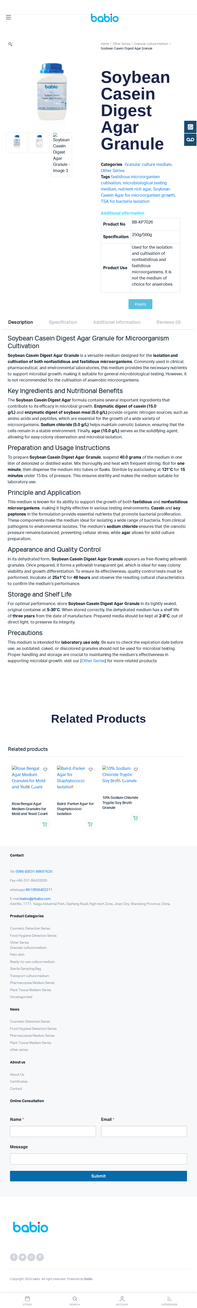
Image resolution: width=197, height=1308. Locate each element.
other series (19, 1050)
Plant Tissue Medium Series (30, 990)
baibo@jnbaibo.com (35, 899)
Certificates (19, 1081)
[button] (10, 45)
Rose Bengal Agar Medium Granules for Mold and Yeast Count (30, 809)
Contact (16, 1089)
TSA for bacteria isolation (125, 201)
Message (19, 1147)
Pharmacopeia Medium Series (32, 983)
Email (107, 1120)
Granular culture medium (151, 43)
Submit (98, 1176)
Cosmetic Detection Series (30, 928)
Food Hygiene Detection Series (33, 936)
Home (105, 43)
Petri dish (17, 955)
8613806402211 (39, 890)
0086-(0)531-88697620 (34, 871)
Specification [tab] (63, 322)
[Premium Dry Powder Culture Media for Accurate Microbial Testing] (105, 17)
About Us (17, 1074)
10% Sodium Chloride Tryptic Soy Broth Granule (120, 803)
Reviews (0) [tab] (168, 322)
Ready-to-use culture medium (32, 962)
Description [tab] (20, 322)
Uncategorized (21, 997)
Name (17, 1120)
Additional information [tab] (116, 322)
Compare (48, 779)
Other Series (121, 43)
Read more (44, 824)
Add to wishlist (45, 770)
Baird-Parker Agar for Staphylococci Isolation (75, 809)
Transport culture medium (29, 976)
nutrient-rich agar (134, 189)
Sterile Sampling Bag (25, 969)
